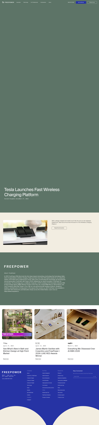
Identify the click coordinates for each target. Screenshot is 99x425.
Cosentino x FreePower (32, 375)
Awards (28, 390)
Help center (60, 392)
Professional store (61, 382)
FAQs (59, 387)
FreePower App (61, 385)
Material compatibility (62, 378)
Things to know (61, 397)
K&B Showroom (45, 375)
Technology (29, 385)
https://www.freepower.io (11, 291)
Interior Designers (46, 373)
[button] (25, 2)
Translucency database (62, 380)
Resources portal (61, 390)
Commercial (44, 385)
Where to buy (92, 2)
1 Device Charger (30, 378)
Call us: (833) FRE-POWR (7, 378)
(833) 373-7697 (71, 2)
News (28, 387)
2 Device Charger (30, 380)
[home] (8, 2)
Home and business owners (48, 387)
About (28, 373)
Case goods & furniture (47, 382)
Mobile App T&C (45, 392)
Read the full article (59, 228)
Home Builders (45, 380)
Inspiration (18, 2)
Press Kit (59, 373)
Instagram (29, 399)
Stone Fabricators (46, 378)
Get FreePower (81, 2)
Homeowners (43, 2)
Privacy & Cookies (46, 397)
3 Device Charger (30, 382)
